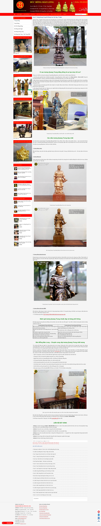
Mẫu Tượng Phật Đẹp (56, 14)
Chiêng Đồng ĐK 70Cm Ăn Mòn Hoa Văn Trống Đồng (24, 219)
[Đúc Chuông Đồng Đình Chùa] (22, 65)
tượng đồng (56, 351)
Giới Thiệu (19, 14)
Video (64, 14)
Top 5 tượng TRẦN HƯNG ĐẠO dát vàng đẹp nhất (54, 314)
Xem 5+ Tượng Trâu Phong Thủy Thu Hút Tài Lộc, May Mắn (43, 456)
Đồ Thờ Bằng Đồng (18, 26)
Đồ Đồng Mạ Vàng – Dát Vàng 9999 (22, 34)
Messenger (98, 519)
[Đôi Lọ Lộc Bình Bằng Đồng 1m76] (22, 86)
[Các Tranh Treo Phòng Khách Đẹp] (22, 109)
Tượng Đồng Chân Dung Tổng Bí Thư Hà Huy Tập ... (25, 236)
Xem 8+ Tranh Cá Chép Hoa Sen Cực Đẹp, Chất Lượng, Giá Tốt (44, 463)
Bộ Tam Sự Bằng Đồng (43, 507)
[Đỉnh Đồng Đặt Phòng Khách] (22, 131)
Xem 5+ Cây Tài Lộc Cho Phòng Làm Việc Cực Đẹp (42, 494)
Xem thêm (15, 53)
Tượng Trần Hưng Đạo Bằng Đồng (45, 514)
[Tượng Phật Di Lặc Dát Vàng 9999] (22, 152)
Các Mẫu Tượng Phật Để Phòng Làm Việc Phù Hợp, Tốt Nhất (43, 470)
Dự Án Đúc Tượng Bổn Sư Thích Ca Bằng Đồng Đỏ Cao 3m (24, 210)
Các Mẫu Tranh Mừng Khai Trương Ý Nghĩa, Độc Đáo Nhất (43, 451)
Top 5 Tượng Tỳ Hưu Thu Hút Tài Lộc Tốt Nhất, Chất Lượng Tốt (44, 454)
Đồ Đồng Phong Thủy (19, 31)
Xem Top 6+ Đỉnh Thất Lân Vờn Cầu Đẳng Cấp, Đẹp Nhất (43, 458)
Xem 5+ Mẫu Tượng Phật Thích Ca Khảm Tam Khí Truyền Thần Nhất (45, 492)
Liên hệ (20, 226)
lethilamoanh (42, 441)
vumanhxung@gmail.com (22, 518)
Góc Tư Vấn (47, 441)
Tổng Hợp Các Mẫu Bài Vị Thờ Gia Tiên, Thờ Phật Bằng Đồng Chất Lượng (46, 449)
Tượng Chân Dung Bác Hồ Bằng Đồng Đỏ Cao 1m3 (24, 231)
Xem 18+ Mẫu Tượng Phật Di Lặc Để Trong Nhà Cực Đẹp (43, 473)
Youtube (99, 513)
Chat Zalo (98, 516)
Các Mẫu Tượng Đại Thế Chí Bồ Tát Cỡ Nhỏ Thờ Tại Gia (43, 482)
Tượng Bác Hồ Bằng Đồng (43, 516)
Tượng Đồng (17, 20)
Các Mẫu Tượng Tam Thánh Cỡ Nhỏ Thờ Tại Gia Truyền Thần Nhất (44, 480)
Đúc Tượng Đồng (42, 511)
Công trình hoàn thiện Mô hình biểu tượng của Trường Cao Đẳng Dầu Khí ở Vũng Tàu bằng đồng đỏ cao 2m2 (24, 168)
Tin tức (33, 14)
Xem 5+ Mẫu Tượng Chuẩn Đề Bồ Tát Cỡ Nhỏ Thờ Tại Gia (43, 490)
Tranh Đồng (16, 23)
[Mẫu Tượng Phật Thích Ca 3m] (22, 46)
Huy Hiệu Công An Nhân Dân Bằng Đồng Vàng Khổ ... (25, 242)
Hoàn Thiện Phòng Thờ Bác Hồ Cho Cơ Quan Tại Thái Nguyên (24, 177)
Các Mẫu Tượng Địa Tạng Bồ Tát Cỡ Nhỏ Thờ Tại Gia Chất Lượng (44, 487)
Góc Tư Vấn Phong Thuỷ (43, 14)
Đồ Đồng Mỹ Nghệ (18, 28)
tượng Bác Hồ (55, 418)
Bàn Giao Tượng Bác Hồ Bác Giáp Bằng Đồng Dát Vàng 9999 (24, 172)
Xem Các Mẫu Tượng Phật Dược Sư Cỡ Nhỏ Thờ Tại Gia (43, 485)
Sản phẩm (26, 14)
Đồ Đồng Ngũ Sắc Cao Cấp (43, 509)
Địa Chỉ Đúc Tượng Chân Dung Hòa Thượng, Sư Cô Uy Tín (43, 475)
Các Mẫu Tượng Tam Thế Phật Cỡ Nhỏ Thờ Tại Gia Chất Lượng (44, 478)
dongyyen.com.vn (23, 523)
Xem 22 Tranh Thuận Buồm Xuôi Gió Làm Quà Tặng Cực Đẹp (44, 466)
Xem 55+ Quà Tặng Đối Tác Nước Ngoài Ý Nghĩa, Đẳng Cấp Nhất (44, 468)
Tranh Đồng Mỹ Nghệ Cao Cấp (44, 518)
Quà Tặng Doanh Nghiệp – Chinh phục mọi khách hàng (42, 461)
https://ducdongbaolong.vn (22, 516)
